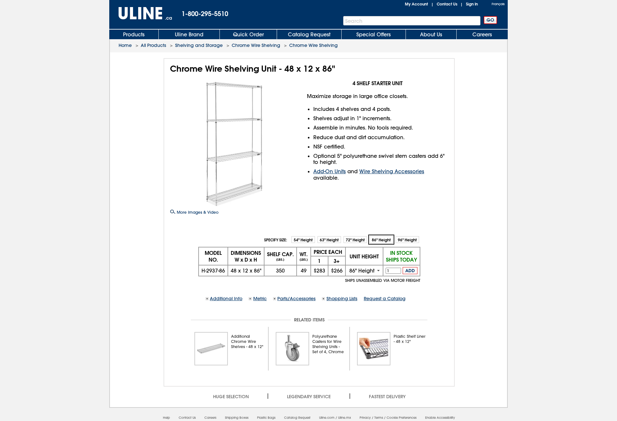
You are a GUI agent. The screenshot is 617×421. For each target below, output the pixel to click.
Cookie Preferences (401, 418)
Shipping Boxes (236, 418)
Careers (482, 34)
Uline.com (327, 418)
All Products (153, 45)
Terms (378, 418)
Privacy (365, 418)
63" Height (329, 239)
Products (134, 34)
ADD (410, 270)
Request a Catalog (385, 298)
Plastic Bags (266, 418)
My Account (416, 3)
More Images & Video (197, 212)
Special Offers (373, 34)
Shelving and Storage (199, 45)
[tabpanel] (228, 349)
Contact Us (447, 3)
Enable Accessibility (440, 418)
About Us (431, 34)
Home (125, 45)
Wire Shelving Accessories (391, 171)
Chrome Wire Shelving (256, 45)
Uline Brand (189, 34)
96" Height (407, 239)
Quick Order (248, 34)
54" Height (303, 239)
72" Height (355, 239)
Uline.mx (344, 418)
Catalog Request (309, 34)
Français (498, 4)
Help (166, 418)
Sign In (472, 3)
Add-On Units (329, 171)
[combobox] (364, 270)
